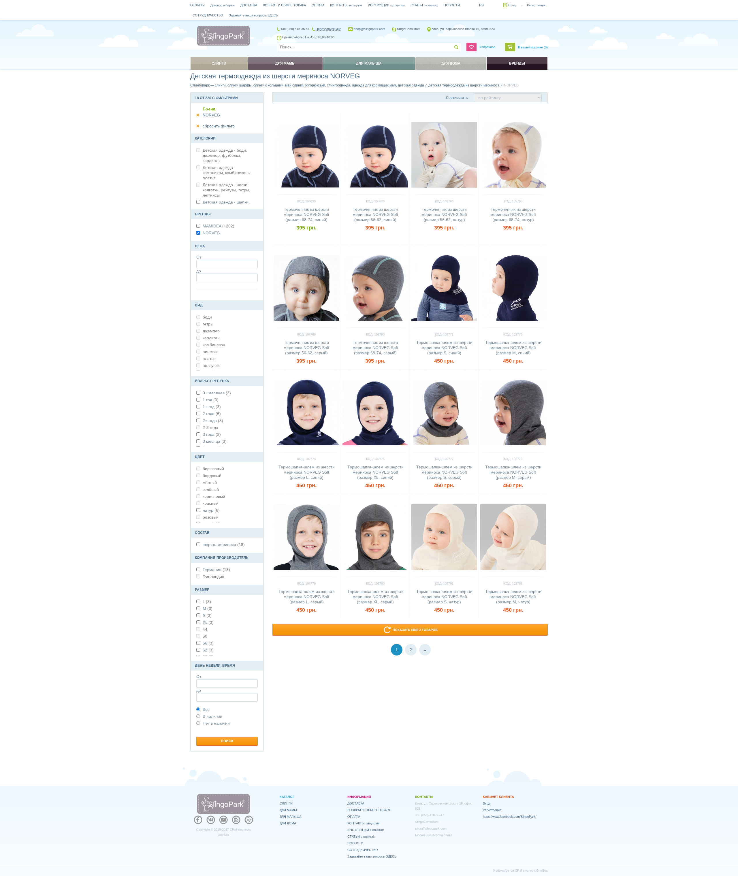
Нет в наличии (216, 723)
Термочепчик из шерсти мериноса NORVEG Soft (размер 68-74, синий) (306, 214)
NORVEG (211, 115)
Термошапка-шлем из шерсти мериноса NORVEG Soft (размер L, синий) (306, 472)
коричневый (214, 496)
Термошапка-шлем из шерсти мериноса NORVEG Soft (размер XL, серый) (375, 596)
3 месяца (215, 441)
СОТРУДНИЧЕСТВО (208, 15)
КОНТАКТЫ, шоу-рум (346, 5)
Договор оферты (222, 5)
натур (211, 510)
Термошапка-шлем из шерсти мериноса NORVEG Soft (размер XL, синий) (375, 472)
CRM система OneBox (531, 870)
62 (208, 650)
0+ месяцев (217, 393)
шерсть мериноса (224, 544)
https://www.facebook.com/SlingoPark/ (509, 816)
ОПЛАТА (318, 5)
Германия (216, 569)
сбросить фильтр (219, 126)
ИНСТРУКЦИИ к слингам (386, 5)
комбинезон (214, 344)
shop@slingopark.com (369, 29)
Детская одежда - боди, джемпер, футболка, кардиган (225, 155)
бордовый (212, 475)
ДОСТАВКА (248, 5)
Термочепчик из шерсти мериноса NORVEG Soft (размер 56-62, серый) (306, 347)
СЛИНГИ (286, 803)
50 (205, 636)
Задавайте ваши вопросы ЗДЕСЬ (253, 15)
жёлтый (210, 482)
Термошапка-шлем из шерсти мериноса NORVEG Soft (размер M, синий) (513, 347)
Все (206, 709)
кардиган (211, 338)
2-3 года (210, 427)
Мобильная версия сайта (433, 835)
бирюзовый (213, 468)
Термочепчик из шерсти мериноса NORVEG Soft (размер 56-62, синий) (375, 214)
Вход (511, 5)
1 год (211, 400)
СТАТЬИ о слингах (424, 5)
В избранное (326, 114)
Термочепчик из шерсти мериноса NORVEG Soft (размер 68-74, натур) (513, 214)
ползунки (211, 365)
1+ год (212, 406)
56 (208, 643)
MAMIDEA (218, 226)
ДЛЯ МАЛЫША (290, 816)
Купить (306, 237)
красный (211, 503)
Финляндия (213, 576)
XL (208, 622)
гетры (208, 324)
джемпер (211, 331)
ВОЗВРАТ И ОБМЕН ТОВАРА (284, 5)
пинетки (210, 351)
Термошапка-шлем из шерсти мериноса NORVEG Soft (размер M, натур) (513, 596)
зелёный (211, 489)
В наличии (212, 716)
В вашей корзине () (533, 47)
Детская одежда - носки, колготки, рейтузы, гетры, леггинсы (226, 189)
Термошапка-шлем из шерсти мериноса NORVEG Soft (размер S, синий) (444, 347)
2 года (212, 413)
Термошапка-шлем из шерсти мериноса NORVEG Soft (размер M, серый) (513, 472)
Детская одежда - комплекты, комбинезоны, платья (227, 172)
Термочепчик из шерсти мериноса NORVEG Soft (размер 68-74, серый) (375, 347)
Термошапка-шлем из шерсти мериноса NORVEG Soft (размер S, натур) (444, 596)
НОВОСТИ (452, 5)
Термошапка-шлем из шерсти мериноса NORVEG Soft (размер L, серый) (306, 596)
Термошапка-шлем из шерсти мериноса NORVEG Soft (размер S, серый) (444, 472)
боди (207, 317)
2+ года (213, 420)
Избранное (487, 47)
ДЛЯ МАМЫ (288, 810)
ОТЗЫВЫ (197, 5)
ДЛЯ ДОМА (288, 823)
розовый (211, 517)
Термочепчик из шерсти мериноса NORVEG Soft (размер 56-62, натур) (444, 214)
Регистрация (536, 5)
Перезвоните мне (328, 29)
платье (209, 358)
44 (205, 629)
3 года (212, 434)
